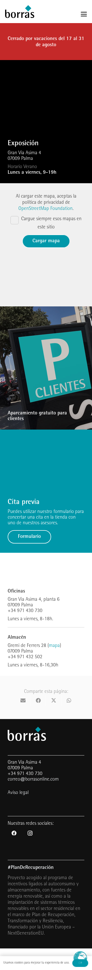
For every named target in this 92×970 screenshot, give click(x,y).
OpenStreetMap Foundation (45, 208)
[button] (84, 14)
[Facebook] (14, 833)
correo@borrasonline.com (33, 779)
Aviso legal (18, 793)
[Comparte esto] (38, 700)
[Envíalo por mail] (23, 700)
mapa (54, 645)
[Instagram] (30, 833)
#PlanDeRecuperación (31, 867)
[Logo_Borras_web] (19, 11)
